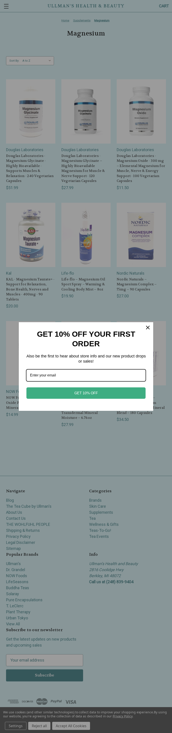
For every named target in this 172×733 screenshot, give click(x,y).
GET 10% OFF (86, 393)
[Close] (147, 327)
